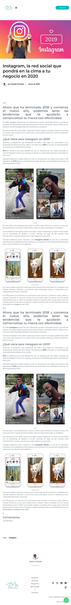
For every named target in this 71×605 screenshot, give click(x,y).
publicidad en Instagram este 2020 (16, 509)
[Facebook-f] (53, 583)
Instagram (13, 122)
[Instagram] (57, 583)
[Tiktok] (66, 587)
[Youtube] (66, 583)
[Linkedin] (61, 583)
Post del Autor (36, 565)
